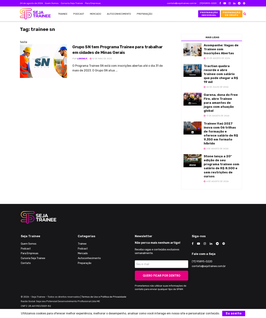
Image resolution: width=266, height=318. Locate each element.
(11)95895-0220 (208, 3)
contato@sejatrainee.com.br (182, 3)
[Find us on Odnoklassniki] (244, 3)
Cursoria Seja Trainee (72, 3)
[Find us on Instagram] (230, 3)
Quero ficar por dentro (161, 275)
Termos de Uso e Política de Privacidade (104, 296)
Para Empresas (93, 3)
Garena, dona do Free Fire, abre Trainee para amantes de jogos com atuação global (221, 102)
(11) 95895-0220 (202, 261)
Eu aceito (234, 313)
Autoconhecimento (119, 13)
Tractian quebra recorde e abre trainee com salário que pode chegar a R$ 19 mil (221, 74)
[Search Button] (244, 14)
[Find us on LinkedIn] (234, 3)
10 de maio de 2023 (101, 58)
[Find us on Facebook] (220, 3)
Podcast (78, 13)
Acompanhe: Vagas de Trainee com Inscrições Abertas (221, 49)
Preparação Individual (209, 13)
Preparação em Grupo (231, 13)
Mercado (95, 13)
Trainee (62, 13)
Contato (26, 263)
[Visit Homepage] (33, 13)
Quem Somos (52, 3)
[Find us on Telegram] (239, 3)
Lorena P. (82, 58)
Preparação (144, 13)
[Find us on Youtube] (224, 3)
